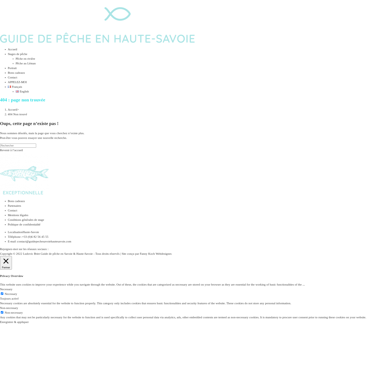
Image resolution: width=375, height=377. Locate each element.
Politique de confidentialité (24, 224)
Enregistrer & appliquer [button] (14, 322)
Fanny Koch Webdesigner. (156, 253)
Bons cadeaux (16, 201)
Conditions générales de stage (26, 219)
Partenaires (14, 205)
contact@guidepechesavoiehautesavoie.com (44, 241)
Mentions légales (18, 215)
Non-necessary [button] (9, 308)
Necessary (11, 293)
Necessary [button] (6, 289)
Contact (12, 210)
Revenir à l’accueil (11, 150)
